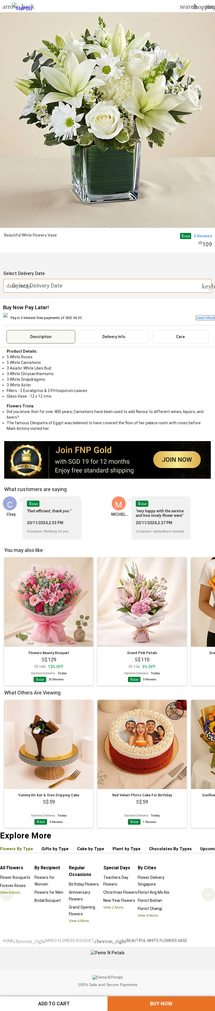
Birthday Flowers (84, 884)
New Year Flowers (119, 900)
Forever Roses (13, 885)
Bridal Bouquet (47, 900)
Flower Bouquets (15, 877)
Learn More (205, 318)
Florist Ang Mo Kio (153, 892)
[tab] (40, 336)
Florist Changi (150, 908)
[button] (54, 1003)
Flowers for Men (48, 892)
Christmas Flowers (120, 892)
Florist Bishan (150, 900)
